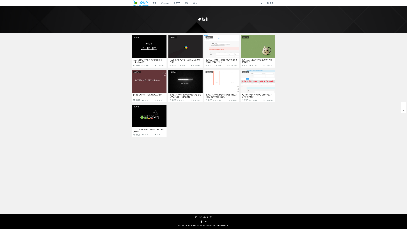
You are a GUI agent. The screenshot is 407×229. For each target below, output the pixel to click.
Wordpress (165, 3)
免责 (200, 217)
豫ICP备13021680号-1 (221, 225)
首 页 (154, 3)
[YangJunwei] (140, 3)
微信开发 (136, 37)
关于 (196, 217)
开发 (210, 217)
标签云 (206, 217)
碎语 (187, 3)
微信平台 (177, 3)
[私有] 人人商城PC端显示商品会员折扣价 (148, 95)
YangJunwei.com (193, 225)
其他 (195, 3)
